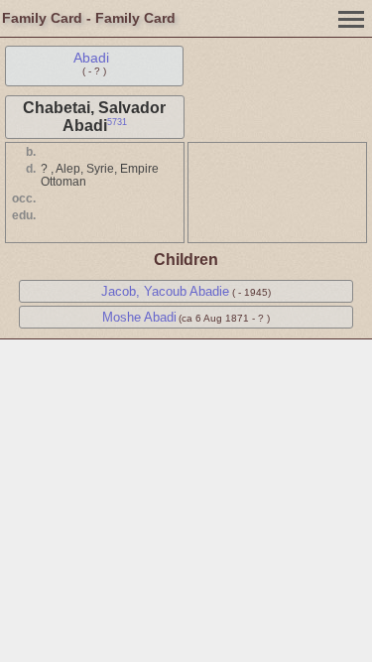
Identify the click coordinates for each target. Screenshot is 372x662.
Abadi (91, 58)
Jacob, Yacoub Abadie (165, 291)
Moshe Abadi (139, 317)
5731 (117, 122)
